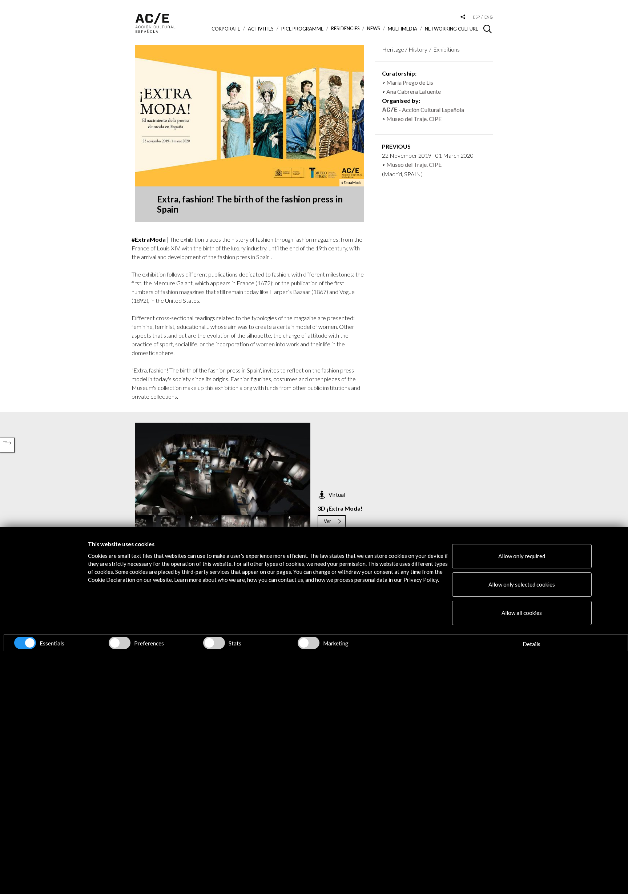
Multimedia (402, 28)
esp (476, 17)
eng (488, 17)
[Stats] (214, 643)
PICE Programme (302, 28)
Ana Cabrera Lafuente (413, 91)
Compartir (7, 445)
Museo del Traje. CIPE (414, 118)
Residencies (345, 28)
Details (531, 644)
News (373, 28)
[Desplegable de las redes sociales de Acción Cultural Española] (463, 17)
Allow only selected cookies (521, 584)
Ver (327, 521)
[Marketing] (308, 643)
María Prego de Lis (409, 82)
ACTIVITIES (261, 28)
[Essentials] (25, 643)
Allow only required (521, 556)
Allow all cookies (522, 612)
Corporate (226, 28)
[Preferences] (119, 643)
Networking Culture (451, 28)
